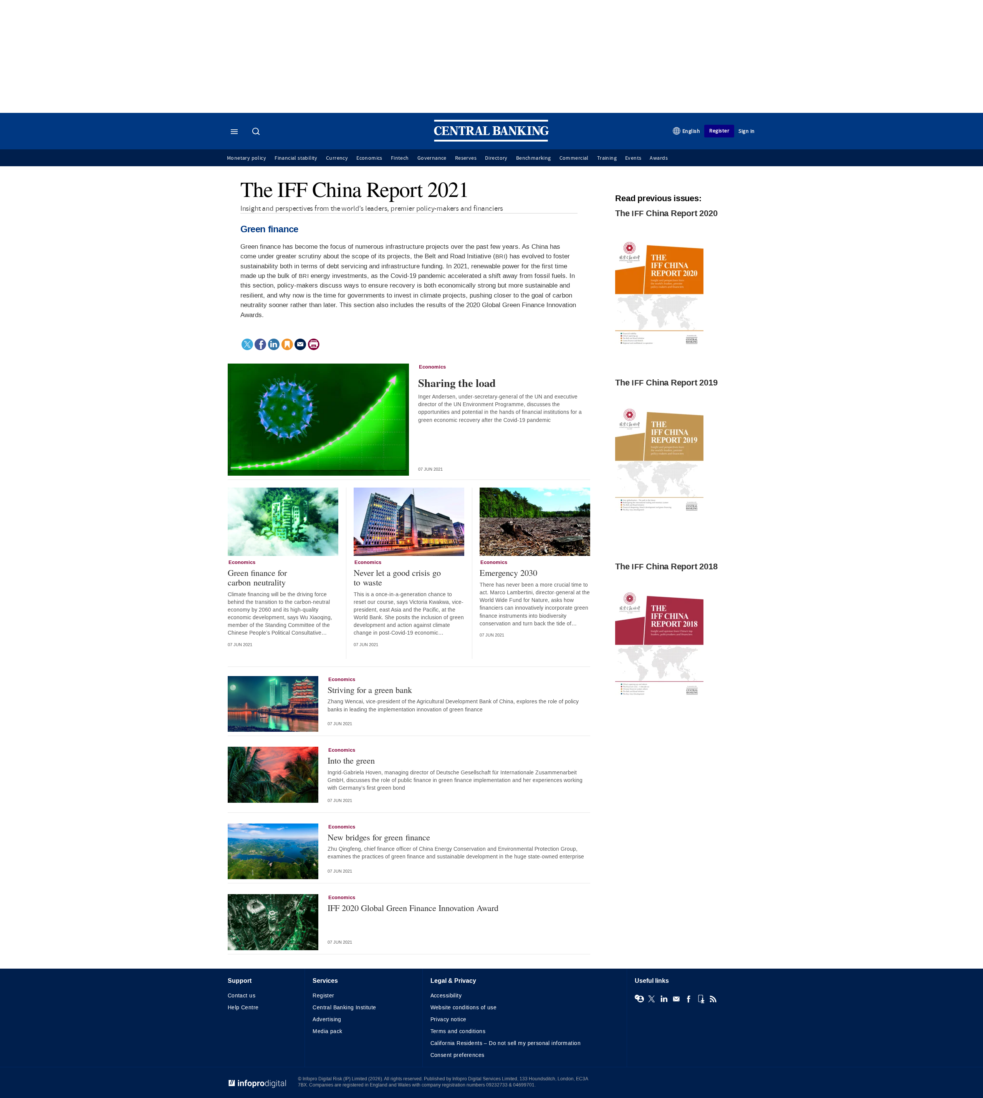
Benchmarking (533, 158)
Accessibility (446, 995)
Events (633, 158)
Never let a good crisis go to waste (397, 577)
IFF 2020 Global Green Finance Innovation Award (413, 908)
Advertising (327, 1019)
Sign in (746, 131)
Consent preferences (457, 1055)
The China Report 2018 (666, 567)
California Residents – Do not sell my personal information (505, 1043)
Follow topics (639, 999)
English (691, 131)
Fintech (400, 158)
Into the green (351, 760)
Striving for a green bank (370, 690)
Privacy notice (448, 1019)
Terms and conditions (457, 1031)
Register (719, 130)
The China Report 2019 (666, 383)
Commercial (574, 158)
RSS (713, 999)
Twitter (651, 999)
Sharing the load (457, 383)
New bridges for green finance (379, 837)
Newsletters (676, 999)
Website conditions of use (463, 1007)
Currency (337, 158)
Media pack (327, 1031)
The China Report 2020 (666, 213)
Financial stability (296, 158)
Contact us (241, 995)
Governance (432, 158)
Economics (369, 158)
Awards (658, 158)
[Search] (257, 132)
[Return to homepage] (491, 140)
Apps (700, 999)
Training (607, 158)
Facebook (688, 999)
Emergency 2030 (508, 572)
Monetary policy (246, 158)
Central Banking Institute (344, 1007)
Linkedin (664, 999)
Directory (496, 158)
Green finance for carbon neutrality (257, 577)
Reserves (466, 158)
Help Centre (243, 1007)
